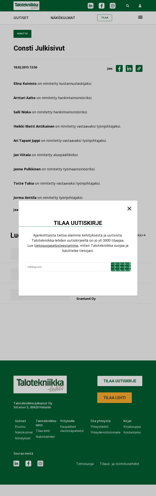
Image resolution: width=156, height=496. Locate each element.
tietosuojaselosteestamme (56, 245)
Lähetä (121, 266)
